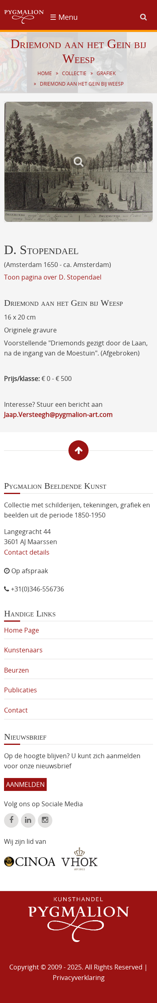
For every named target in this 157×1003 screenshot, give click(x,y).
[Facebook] (11, 820)
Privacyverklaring (79, 977)
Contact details (27, 552)
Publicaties (20, 689)
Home (44, 73)
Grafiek (106, 73)
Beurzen (16, 670)
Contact (16, 710)
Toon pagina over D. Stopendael (52, 277)
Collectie (74, 73)
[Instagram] (45, 820)
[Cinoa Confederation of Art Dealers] (29, 859)
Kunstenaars (23, 650)
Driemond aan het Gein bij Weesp (82, 83)
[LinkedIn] (28, 820)
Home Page (21, 630)
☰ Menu (64, 17)
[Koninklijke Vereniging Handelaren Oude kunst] (79, 859)
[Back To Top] (78, 450)
